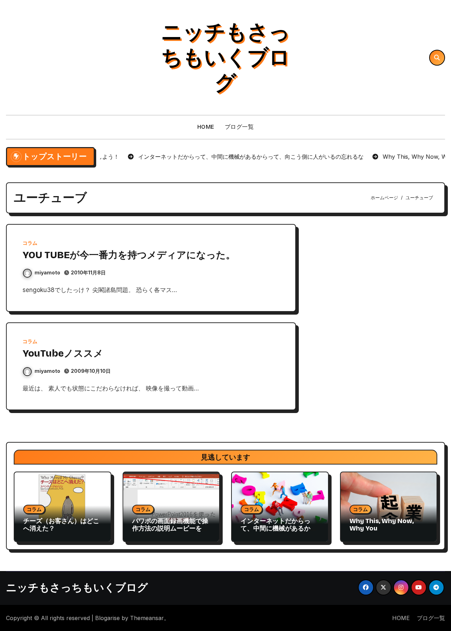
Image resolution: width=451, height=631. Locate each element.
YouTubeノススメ (63, 353)
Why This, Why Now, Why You (382, 525)
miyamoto (47, 272)
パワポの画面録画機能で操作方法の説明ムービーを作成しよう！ (170, 528)
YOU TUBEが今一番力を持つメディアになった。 (129, 255)
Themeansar (147, 617)
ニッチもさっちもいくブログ (225, 57)
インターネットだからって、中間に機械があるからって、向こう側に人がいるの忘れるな (279, 532)
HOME (205, 126)
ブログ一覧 (239, 126)
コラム (30, 243)
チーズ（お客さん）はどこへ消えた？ (61, 525)
